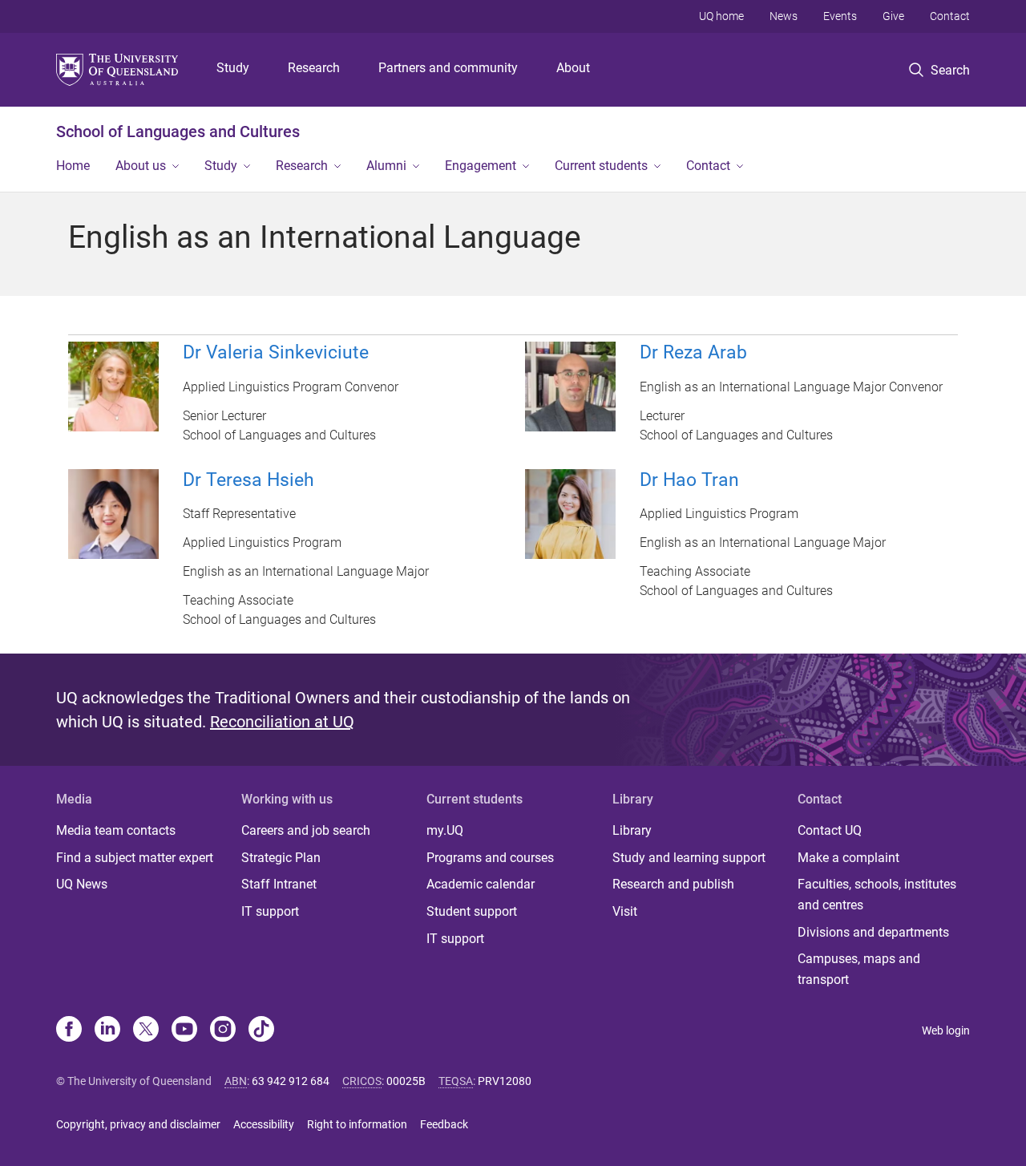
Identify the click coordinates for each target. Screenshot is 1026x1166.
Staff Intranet (279, 884)
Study (232, 67)
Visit (624, 911)
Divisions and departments (873, 932)
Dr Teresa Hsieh (248, 480)
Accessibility (263, 1124)
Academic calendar (480, 884)
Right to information (357, 1124)
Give (893, 16)
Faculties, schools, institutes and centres (877, 895)
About (573, 67)
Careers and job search (305, 830)
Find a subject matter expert (134, 857)
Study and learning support (688, 857)
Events (840, 16)
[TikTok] (261, 1030)
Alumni (386, 165)
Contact (950, 16)
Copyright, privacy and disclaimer (138, 1124)
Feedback (444, 1124)
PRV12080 (504, 1081)
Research (314, 67)
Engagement (480, 165)
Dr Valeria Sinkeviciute (276, 352)
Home (73, 165)
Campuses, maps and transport (859, 969)
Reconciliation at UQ (282, 721)
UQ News (81, 884)
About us (140, 165)
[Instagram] (223, 1030)
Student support (471, 911)
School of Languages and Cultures (178, 131)
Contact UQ (830, 830)
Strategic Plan (281, 857)
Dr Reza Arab (693, 352)
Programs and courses (490, 857)
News (784, 16)
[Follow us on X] (146, 1030)
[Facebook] (69, 1030)
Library (632, 830)
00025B (406, 1081)
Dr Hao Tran (689, 480)
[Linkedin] (107, 1030)
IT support (270, 911)
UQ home (721, 16)
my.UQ (444, 830)
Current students (601, 165)
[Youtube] (184, 1030)
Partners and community (448, 67)
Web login (946, 1030)
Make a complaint (848, 857)
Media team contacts (116, 830)
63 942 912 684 (290, 1081)
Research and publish (673, 884)
